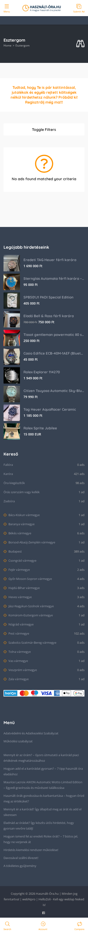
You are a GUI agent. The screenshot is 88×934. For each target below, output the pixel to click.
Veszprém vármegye (22, 670)
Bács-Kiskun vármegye (24, 515)
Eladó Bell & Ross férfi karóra (48, 316)
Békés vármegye (19, 533)
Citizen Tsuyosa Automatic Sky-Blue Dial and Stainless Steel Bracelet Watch (53, 390)
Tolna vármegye (19, 652)
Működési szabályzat (18, 741)
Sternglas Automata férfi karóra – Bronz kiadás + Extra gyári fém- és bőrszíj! (53, 278)
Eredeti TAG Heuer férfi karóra (49, 260)
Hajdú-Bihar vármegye (24, 588)
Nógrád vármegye (21, 624)
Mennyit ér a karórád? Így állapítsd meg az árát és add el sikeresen (42, 812)
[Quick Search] (80, 44)
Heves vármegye (20, 597)
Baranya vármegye (21, 524)
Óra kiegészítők (14, 483)
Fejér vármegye (19, 570)
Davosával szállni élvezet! (21, 858)
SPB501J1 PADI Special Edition (48, 297)
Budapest (15, 551)
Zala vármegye (18, 679)
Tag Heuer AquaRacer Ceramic (49, 409)
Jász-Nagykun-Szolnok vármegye (31, 606)
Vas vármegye (18, 661)
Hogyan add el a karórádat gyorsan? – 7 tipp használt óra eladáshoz (43, 771)
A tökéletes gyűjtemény (20, 866)
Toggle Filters (44, 129)
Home (7, 45)
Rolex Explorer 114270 (41, 372)
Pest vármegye (18, 633)
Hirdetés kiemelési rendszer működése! (31, 850)
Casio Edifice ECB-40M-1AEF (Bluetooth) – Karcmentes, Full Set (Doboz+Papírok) (53, 353)
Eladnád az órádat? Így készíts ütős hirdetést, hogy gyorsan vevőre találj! (39, 825)
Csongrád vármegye (22, 560)
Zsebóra (9, 501)
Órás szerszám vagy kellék (22, 492)
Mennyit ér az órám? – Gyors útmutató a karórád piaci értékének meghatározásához (41, 758)
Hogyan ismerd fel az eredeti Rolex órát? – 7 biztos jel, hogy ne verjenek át (41, 839)
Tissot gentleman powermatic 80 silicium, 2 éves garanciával (53, 334)
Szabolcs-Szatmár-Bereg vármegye (32, 642)
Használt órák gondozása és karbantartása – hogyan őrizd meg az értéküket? (44, 798)
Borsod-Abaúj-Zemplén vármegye (31, 542)
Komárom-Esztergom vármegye (30, 615)
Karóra (8, 474)
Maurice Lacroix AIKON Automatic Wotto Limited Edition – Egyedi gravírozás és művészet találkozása (43, 785)
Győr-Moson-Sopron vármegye (30, 579)
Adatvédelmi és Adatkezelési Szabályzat (31, 733)
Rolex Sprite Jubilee (40, 428)
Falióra (8, 465)
